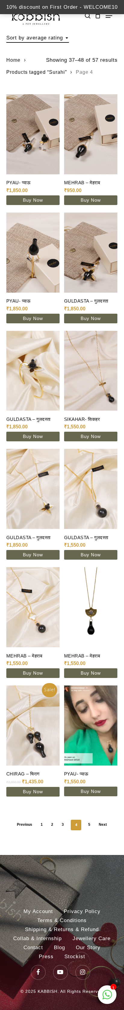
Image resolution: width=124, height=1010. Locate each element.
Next (103, 824)
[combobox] (37, 38)
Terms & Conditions (62, 920)
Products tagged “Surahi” (36, 72)
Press (46, 956)
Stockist (74, 956)
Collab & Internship (37, 938)
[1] (107, 998)
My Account (38, 911)
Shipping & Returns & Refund (62, 929)
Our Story (88, 947)
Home (13, 60)
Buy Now (33, 200)
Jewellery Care (91, 938)
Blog (59, 947)
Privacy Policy (82, 911)
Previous (24, 824)
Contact (33, 947)
